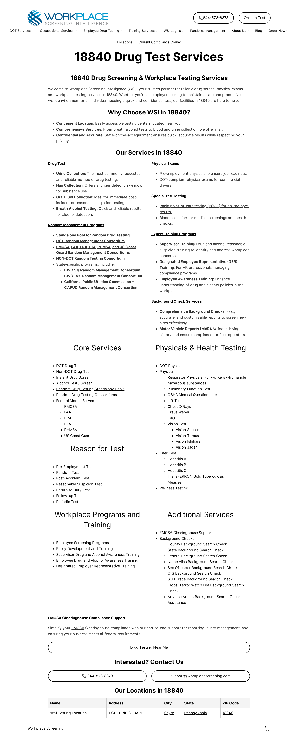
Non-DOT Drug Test (73, 371)
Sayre (169, 713)
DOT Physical (171, 366)
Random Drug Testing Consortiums (86, 395)
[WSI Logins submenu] (183, 31)
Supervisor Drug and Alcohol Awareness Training (98, 554)
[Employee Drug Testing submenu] (121, 31)
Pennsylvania (195, 713)
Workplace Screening (45, 728)
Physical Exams (165, 163)
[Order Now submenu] (287, 31)
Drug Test (56, 163)
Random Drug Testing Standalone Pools (90, 389)
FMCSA (77, 628)
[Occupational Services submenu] (76, 31)
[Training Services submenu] (156, 31)
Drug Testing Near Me (149, 647)
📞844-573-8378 (213, 18)
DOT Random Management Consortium (90, 241)
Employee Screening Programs (82, 543)
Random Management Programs (76, 225)
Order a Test (254, 18)
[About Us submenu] (248, 31)
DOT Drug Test (69, 366)
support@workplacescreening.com (200, 676)
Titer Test (168, 453)
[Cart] (267, 728)
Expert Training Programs (173, 234)
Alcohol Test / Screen (74, 383)
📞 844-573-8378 (97, 676)
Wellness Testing (174, 488)
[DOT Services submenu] (32, 31)
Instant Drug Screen (73, 377)
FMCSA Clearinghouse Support (186, 532)
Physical (167, 371)
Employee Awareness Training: (187, 279)
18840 (228, 713)
